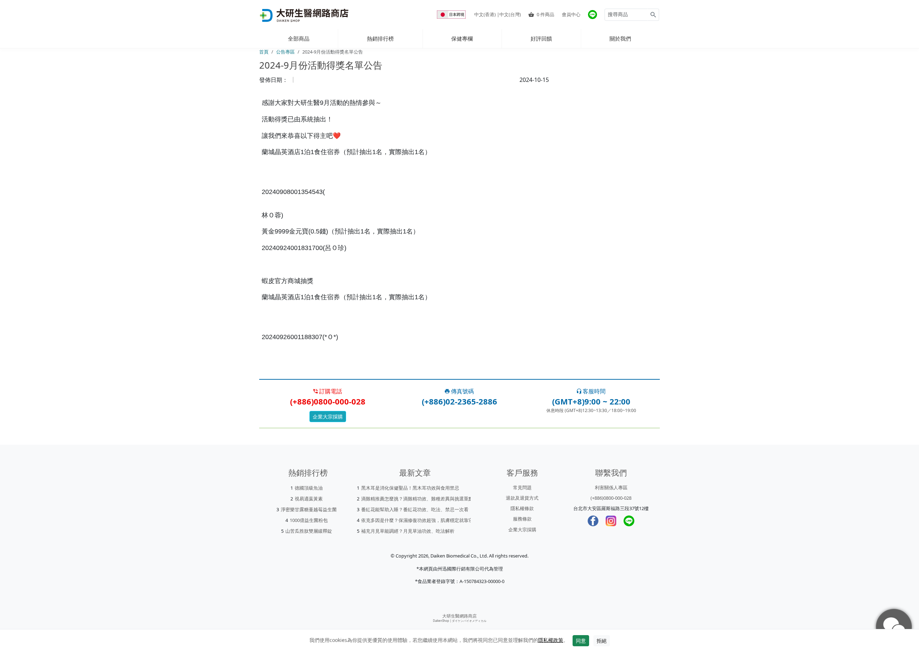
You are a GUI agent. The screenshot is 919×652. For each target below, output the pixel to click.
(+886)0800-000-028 (611, 498)
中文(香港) (485, 14)
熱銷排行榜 (380, 38)
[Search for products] (653, 15)
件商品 (545, 14)
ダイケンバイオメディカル (469, 621)
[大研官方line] (592, 14)
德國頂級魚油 (309, 488)
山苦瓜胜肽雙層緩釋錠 (308, 531)
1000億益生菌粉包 (309, 520)
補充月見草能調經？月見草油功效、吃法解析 (407, 531)
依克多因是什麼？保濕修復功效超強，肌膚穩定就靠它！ (419, 520)
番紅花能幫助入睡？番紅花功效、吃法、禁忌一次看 (414, 509)
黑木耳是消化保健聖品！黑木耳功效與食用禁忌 (410, 488)
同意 (581, 640)
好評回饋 (541, 38)
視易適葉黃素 (309, 498)
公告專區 (285, 51)
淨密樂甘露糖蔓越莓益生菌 (309, 509)
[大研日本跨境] (452, 15)
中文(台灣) (510, 14)
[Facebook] (593, 520)
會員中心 (571, 14)
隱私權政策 (550, 640)
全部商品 (298, 38)
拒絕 (602, 640)
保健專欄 (462, 38)
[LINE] (629, 520)
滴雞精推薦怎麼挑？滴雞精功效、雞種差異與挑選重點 (417, 498)
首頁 (264, 51)
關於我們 (620, 38)
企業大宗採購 (328, 416)
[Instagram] (611, 520)
